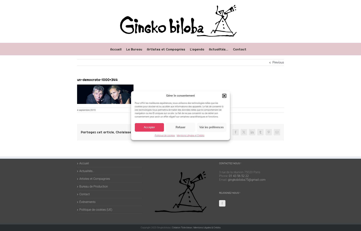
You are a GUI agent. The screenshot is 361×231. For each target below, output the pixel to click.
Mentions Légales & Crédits (207, 227)
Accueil (84, 163)
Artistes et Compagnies (94, 179)
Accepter (149, 127)
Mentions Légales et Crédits (190, 135)
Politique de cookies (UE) (95, 209)
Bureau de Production (93, 186)
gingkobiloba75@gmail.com (246, 179)
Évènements (87, 202)
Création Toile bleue (182, 227)
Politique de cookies (165, 135)
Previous (278, 62)
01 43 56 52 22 (239, 176)
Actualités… (86, 171)
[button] (224, 96)
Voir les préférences (211, 127)
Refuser (180, 127)
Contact (84, 194)
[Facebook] (222, 203)
